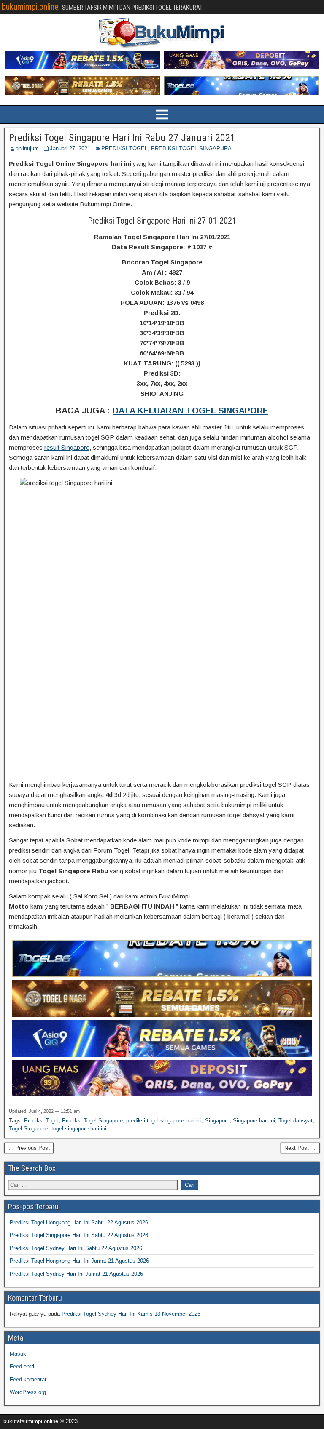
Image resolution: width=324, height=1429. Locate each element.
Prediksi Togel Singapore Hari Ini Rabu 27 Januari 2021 (122, 138)
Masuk (18, 1354)
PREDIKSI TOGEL (124, 148)
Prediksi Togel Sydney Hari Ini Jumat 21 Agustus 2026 (76, 1274)
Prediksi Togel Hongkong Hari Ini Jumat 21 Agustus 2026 (79, 1261)
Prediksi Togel (41, 1120)
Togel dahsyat (295, 1120)
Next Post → (300, 1148)
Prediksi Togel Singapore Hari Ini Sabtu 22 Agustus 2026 (79, 1235)
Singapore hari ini (254, 1120)
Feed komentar (28, 1379)
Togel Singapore (28, 1128)
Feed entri (22, 1366)
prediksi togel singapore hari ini (164, 1120)
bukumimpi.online (30, 7)
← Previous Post (29, 1148)
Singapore (217, 1120)
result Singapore (66, 447)
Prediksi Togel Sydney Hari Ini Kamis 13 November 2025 (131, 1314)
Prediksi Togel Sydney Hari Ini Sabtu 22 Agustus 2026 (76, 1248)
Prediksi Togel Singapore (92, 1120)
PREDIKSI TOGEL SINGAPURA (191, 148)
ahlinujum (27, 148)
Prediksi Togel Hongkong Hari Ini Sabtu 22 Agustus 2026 (79, 1222)
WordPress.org (28, 1392)
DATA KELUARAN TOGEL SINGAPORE (190, 410)
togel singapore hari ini (78, 1128)
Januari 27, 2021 (70, 148)
